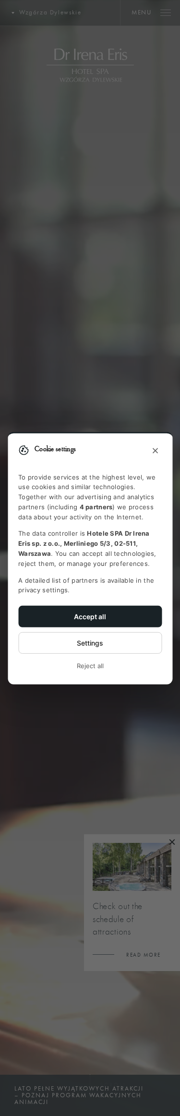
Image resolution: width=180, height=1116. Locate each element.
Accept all (90, 616)
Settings (90, 643)
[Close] (155, 451)
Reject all (90, 666)
